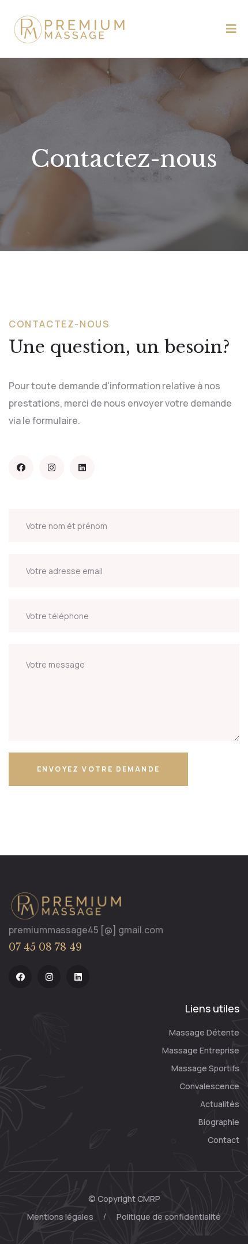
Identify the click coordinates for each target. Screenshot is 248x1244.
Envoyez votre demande (98, 769)
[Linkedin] (82, 467)
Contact (223, 1139)
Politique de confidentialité (169, 1216)
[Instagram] (51, 467)
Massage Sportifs (205, 1068)
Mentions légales (60, 1216)
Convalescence (209, 1086)
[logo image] (66, 905)
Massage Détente (204, 1032)
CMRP (148, 1198)
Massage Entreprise (200, 1050)
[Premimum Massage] (69, 27)
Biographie (218, 1121)
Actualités (219, 1103)
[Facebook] (21, 467)
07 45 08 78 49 (45, 947)
